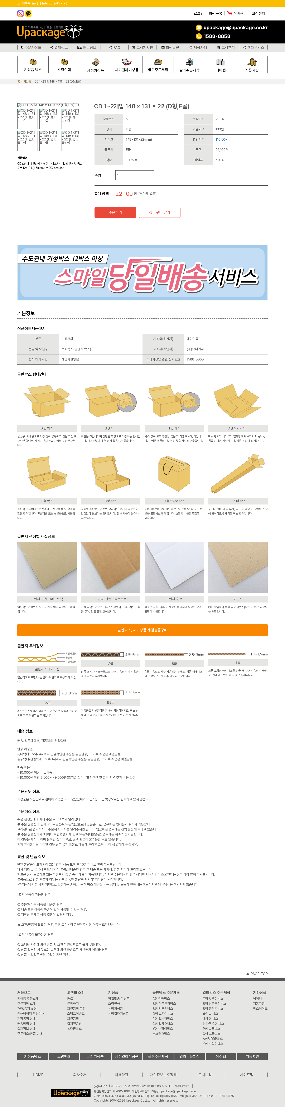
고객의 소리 (76, 993)
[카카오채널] (28, 13)
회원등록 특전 (76, 1008)
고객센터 (258, 13)
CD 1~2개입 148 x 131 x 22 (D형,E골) (57, 81)
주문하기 (115, 212)
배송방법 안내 (26, 1023)
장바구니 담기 (159, 212)
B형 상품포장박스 (164, 1003)
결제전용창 (74, 1023)
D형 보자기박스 (163, 1013)
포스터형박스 (161, 1034)
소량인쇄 (64, 70)
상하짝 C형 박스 (213, 1023)
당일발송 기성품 (119, 998)
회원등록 (215, 13)
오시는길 (205, 1075)
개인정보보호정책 (163, 1075)
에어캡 (221, 70)
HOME (38, 1075)
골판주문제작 (158, 70)
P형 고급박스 (211, 1029)
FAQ (116, 47)
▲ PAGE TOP (257, 974)
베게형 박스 (210, 1018)
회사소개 (80, 1075)
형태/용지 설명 (27, 1008)
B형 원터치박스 (213, 1008)
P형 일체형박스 (163, 1018)
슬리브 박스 (210, 1013)
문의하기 (73, 1003)
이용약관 (121, 1075)
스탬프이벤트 (76, 1013)
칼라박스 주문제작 (216, 993)
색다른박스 (255, 47)
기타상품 (259, 993)
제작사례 (200, 47)
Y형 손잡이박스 (163, 1029)
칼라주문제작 (189, 70)
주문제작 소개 (26, 1003)
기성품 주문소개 (28, 998)
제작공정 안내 (26, 1018)
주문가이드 (33, 47)
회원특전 (172, 47)
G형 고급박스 (212, 1034)
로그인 (199, 13)
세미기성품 (95, 70)
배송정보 (89, 47)
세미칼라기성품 (127, 70)
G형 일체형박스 (163, 1023)
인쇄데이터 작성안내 (30, 1013)
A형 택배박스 (161, 998)
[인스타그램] (20, 13)
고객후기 (228, 47)
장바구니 (240, 13)
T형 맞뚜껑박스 (213, 998)
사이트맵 (246, 1075)
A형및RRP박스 (213, 1039)
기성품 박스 (33, 70)
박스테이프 (260, 1008)
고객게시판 (144, 47)
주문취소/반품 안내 (30, 1034)
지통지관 (252, 70)
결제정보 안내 (26, 1029)
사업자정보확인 (182, 1086)
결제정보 (61, 47)
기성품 (27, 81)
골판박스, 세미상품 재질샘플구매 (143, 630)
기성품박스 (32, 1056)
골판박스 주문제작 (166, 993)
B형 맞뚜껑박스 (163, 1008)
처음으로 (24, 993)
